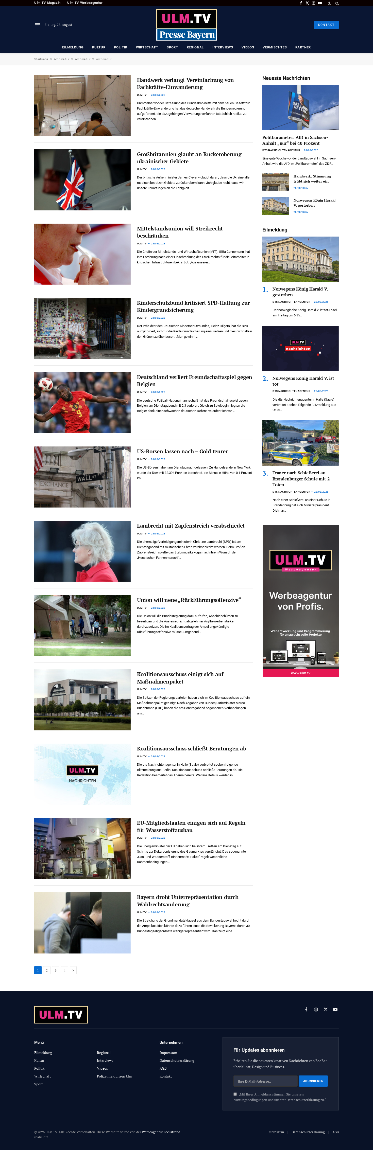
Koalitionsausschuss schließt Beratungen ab (191, 748)
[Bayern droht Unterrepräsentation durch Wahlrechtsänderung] (82, 922)
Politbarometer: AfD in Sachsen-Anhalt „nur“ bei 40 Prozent (295, 140)
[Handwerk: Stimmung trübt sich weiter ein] (275, 182)
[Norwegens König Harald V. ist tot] (300, 348)
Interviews (222, 47)
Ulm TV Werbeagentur (85, 3)
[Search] (336, 3)
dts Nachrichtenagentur (281, 150)
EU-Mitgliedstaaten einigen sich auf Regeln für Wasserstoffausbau (191, 826)
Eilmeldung (73, 47)
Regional (195, 47)
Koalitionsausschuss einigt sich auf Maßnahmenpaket (180, 678)
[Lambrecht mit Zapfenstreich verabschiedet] (82, 551)
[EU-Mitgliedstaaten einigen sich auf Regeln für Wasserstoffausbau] (82, 848)
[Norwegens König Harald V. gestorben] (275, 206)
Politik (120, 47)
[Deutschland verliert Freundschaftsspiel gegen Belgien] (82, 402)
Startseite (41, 59)
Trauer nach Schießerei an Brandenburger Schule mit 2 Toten (301, 478)
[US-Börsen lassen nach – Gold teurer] (82, 477)
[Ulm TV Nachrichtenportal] (186, 24)
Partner (303, 47)
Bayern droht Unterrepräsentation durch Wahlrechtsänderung (188, 900)
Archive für (61, 59)
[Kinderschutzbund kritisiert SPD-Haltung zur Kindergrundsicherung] (82, 328)
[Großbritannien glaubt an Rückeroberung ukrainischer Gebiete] (82, 179)
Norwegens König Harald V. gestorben (314, 203)
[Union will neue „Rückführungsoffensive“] (82, 625)
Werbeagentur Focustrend (161, 1132)
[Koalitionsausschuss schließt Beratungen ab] (82, 774)
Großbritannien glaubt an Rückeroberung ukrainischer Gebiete (189, 158)
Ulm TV (142, 95)
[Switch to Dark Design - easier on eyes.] (329, 3)
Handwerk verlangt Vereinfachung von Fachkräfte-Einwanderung (185, 83)
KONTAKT (326, 25)
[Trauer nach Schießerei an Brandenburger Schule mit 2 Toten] (300, 443)
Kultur (98, 47)
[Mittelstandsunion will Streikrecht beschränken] (82, 254)
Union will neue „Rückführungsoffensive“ (189, 599)
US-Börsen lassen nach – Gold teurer (182, 451)
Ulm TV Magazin (47, 3)
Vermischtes (275, 47)
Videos (248, 47)
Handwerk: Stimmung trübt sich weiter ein (312, 179)
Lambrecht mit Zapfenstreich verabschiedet (191, 525)
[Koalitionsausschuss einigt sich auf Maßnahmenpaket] (82, 699)
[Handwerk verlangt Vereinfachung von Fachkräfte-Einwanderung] (82, 105)
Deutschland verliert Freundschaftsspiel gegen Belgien (194, 380)
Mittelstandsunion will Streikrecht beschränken (180, 232)
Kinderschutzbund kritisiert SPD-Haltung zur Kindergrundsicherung (193, 306)
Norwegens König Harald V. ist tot (303, 381)
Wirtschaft (147, 47)
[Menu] (37, 25)
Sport (172, 47)
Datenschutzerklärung (303, 1100)
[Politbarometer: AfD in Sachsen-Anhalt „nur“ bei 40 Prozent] (300, 107)
